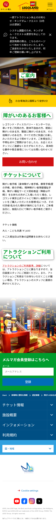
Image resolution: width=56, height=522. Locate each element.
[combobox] (28, 448)
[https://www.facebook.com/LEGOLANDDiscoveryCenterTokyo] (24, 501)
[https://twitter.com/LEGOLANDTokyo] (39, 501)
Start (4, 395)
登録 (28, 382)
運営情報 (35, 395)
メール (6, 365)
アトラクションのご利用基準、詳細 (21, 265)
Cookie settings (29, 490)
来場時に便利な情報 (19, 395)
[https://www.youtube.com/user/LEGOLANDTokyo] (17, 501)
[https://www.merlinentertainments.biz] (28, 467)
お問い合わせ (28, 162)
